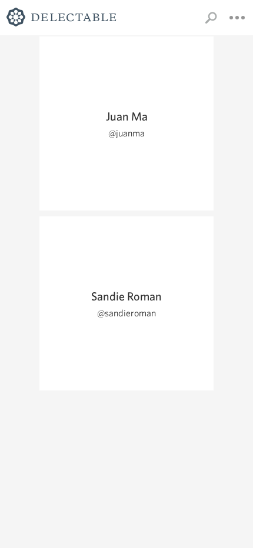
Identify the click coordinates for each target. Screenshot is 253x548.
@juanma (126, 133)
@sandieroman (126, 313)
